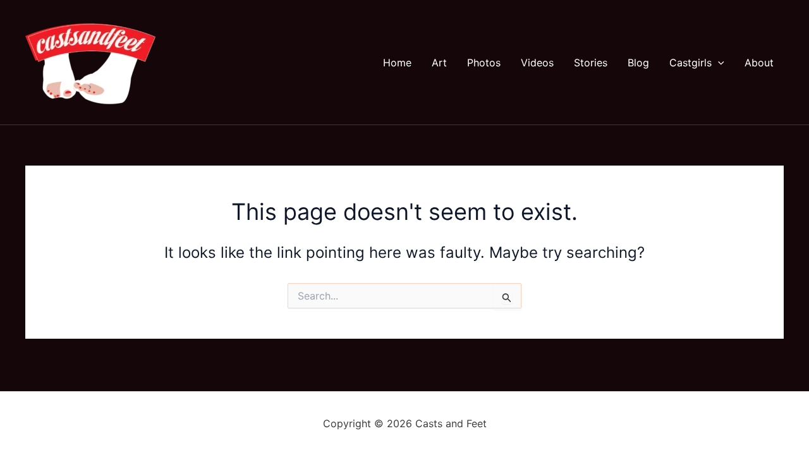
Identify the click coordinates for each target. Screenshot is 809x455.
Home (397, 62)
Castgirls (690, 62)
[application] (718, 62)
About (759, 62)
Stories (590, 62)
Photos (484, 62)
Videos (537, 62)
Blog (638, 62)
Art (439, 62)
